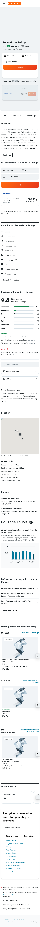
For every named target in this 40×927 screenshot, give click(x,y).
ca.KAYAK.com (7, 920)
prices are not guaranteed (11, 894)
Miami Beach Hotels (13, 866)
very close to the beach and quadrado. (18, 340)
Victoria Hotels (11, 853)
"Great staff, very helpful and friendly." (18, 343)
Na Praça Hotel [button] (7, 759)
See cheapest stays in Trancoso (31, 681)
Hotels (16, 920)
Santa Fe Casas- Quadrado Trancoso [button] (15, 660)
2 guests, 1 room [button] (10, 61)
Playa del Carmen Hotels (14, 844)
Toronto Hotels (11, 841)
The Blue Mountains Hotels (15, 862)
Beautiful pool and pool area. (14, 337)
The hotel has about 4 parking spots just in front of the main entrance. (19, 353)
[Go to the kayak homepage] (14, 3)
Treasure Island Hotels (13, 869)
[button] (3, 3)
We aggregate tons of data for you (16, 904)
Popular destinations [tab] (13, 827)
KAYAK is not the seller (12, 900)
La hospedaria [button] (7, 711)
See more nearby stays (30, 633)
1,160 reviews (25, 46)
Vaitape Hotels (11, 872)
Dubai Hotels (10, 859)
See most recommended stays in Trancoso (30, 730)
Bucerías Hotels (11, 856)
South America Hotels (27, 920)
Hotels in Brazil (6, 922)
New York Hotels (11, 850)
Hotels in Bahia (18, 922)
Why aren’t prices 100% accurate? (16, 908)
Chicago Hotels (11, 847)
